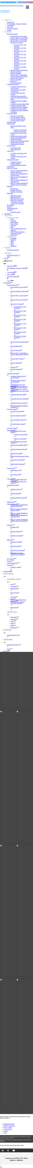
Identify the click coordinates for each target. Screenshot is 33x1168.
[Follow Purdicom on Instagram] (8, 1151)
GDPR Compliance (9, 1126)
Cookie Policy (8, 1129)
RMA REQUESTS (9, 1124)
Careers (6, 1131)
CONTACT (5, 11)
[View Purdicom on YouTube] (14, 1151)
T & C (5, 1133)
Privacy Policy (8, 1127)
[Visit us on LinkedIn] (2, 1151)
